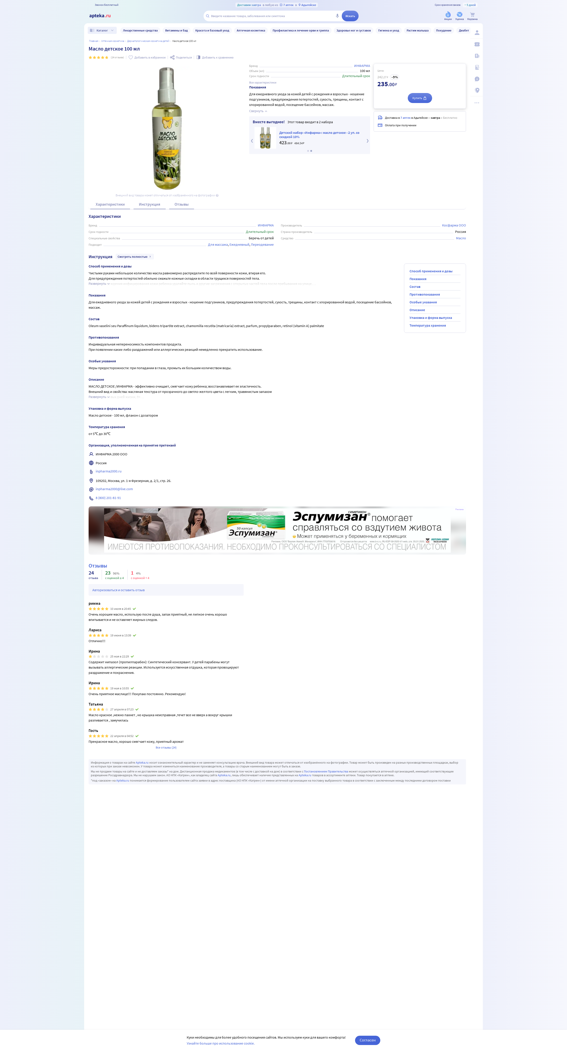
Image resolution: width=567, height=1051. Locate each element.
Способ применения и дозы (431, 271)
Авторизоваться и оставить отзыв (118, 590)
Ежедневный (239, 244)
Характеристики (110, 204)
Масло (461, 238)
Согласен (368, 1040)
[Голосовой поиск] (337, 15)
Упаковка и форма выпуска (431, 317)
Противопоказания (425, 294)
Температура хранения (428, 325)
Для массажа (218, 244)
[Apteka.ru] (103, 16)
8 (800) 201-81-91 (108, 497)
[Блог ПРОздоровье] (476, 56)
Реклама (459, 509)
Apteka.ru (142, 762)
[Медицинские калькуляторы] (476, 67)
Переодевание (262, 244)
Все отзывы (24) (166, 747)
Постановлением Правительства (326, 771)
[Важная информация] (476, 79)
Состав (415, 286)
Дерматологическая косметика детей (148, 41)
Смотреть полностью (133, 257)
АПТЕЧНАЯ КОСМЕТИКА (112, 41)
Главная (93, 41)
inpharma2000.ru (109, 471)
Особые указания (423, 302)
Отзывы (182, 204)
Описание (417, 310)
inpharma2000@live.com (114, 489)
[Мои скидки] (476, 44)
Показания (418, 279)
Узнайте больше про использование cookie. (221, 1043)
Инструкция (149, 204)
